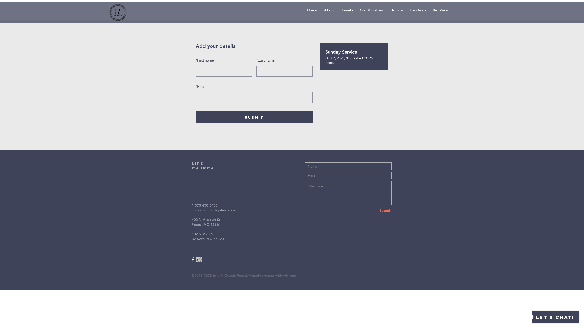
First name (205, 60)
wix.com (289, 275)
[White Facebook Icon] (193, 260)
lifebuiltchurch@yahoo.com (213, 210)
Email (201, 86)
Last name (265, 60)
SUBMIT (254, 117)
